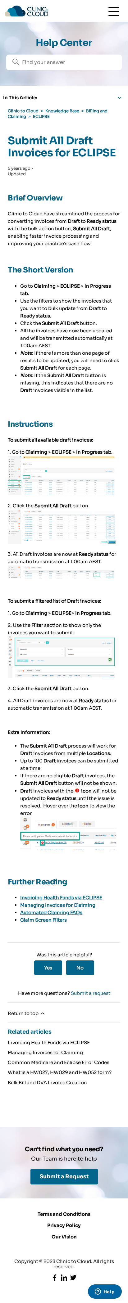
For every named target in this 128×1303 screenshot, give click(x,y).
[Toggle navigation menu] (114, 11)
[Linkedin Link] (64, 1277)
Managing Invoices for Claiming (57, 905)
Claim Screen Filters (43, 920)
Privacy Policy (64, 1225)
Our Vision (64, 1237)
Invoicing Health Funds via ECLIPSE (61, 898)
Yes (48, 968)
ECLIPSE (41, 116)
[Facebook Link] (55, 1277)
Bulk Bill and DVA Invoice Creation (47, 1082)
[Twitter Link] (73, 1277)
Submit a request (90, 993)
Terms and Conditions (64, 1214)
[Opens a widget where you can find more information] (105, 1292)
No (80, 968)
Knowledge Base (62, 111)
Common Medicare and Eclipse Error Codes (58, 1062)
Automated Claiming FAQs (51, 912)
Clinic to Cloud (23, 111)
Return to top (23, 1013)
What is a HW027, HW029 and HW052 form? (60, 1072)
